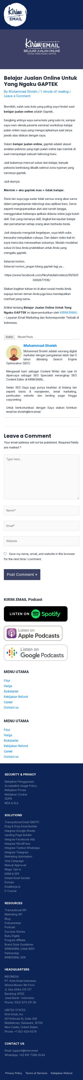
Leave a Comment (17, 96)
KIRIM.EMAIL (69, 312)
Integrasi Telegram (16, 852)
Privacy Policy (13, 1073)
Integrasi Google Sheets (20, 830)
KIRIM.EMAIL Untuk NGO (20, 948)
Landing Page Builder (18, 835)
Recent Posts (25, 336)
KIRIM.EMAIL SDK (15, 957)
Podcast (10, 927)
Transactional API (15, 910)
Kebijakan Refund (16, 697)
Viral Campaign (14, 861)
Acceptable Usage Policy (21, 785)
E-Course (11, 890)
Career (8, 702)
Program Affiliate (15, 940)
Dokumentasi (13, 923)
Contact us (11, 707)
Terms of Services (36, 1073)
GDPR (8, 798)
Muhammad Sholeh (40, 346)
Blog (7, 918)
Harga (8, 686)
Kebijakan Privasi (15, 790)
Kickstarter (11, 691)
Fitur (7, 680)
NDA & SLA (11, 803)
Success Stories (15, 931)
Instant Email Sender (17, 878)
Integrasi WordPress (17, 843)
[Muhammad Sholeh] (14, 352)
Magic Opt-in (13, 869)
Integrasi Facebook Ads (20, 839)
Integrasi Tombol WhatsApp (22, 847)
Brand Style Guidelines (19, 944)
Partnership (12, 953)
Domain (9, 882)
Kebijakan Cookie (16, 794)
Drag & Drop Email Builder (21, 826)
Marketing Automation (18, 856)
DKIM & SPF (12, 873)
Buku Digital (12, 935)
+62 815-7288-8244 (32, 1055)
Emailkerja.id (12, 886)
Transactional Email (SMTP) (22, 822)
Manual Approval (15, 865)
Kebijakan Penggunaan (19, 781)
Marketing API (13, 914)
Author (9, 336)
